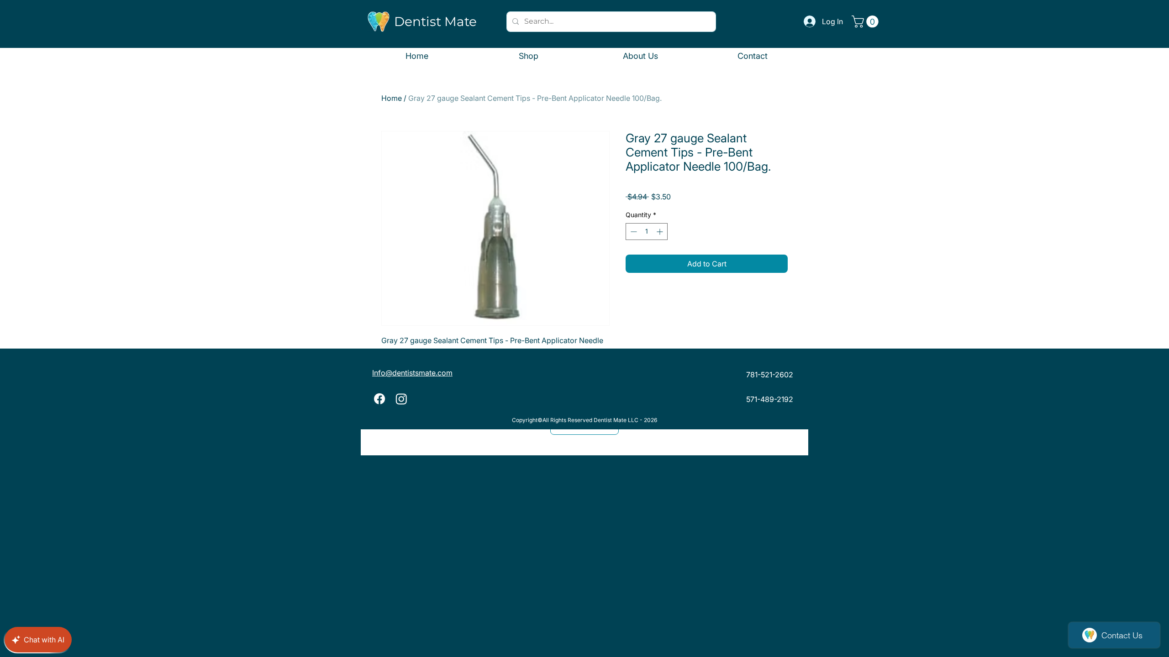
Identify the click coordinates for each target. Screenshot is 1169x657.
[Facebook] (379, 398)
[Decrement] (632, 232)
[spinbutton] (646, 232)
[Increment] (660, 232)
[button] (866, 22)
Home (391, 98)
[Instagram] (401, 398)
